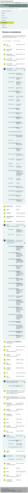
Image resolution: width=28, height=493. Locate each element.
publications (9, 455)
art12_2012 (9, 49)
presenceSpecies (13, 148)
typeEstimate (13, 190)
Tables (3, 15)
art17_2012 (9, 64)
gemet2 (8, 359)
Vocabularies (4, 22)
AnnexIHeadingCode (13, 385)
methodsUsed (13, 131)
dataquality (9, 221)
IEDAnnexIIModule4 (11, 397)
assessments (13, 73)
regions (11, 443)
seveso (8, 463)
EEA (7, 1)
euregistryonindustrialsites (11, 341)
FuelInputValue (13, 265)
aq (7, 44)
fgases (8, 354)
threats (11, 178)
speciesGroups (13, 447)
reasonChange (13, 170)
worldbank (9, 480)
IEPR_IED (8, 403)
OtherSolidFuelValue (13, 307)
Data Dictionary (11, 8)
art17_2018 (9, 68)
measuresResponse (13, 127)
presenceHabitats (13, 143)
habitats (12, 96)
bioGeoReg (12, 77)
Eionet (7, 8)
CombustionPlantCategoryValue (13, 246)
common (8, 213)
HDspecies (12, 99)
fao (7, 350)
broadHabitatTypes (13, 440)
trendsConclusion (13, 186)
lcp (7, 430)
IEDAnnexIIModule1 (11, 381)
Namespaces (4, 27)
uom (7, 471)
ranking (11, 166)
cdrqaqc (12, 81)
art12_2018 (9, 54)
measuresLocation (13, 112)
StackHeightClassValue (13, 321)
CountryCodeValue (13, 252)
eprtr (7, 224)
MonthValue (12, 295)
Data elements (4, 17)
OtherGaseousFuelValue (13, 300)
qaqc (11, 163)
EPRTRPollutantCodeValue (13, 259)
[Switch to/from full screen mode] (20, 3)
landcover (9, 414)
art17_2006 (9, 59)
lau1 (7, 419)
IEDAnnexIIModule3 (11, 390)
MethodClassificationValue (13, 283)
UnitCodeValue (13, 324)
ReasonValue (13, 314)
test (7, 468)
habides (8, 368)
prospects (12, 159)
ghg (7, 363)
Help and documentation (6, 10)
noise (7, 451)
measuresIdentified (13, 108)
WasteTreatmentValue (13, 335)
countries (12, 87)
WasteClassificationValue (13, 331)
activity (11, 229)
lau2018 (8, 426)
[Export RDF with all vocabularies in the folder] (24, 70)
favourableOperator (13, 91)
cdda (7, 209)
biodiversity (9, 206)
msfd (7, 435)
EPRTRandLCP (10, 240)
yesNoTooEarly (13, 195)
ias (7, 372)
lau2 (7, 422)
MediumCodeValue (13, 278)
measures (12, 104)
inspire (8, 409)
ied (7, 376)
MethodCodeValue (13, 288)
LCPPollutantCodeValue (13, 271)
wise (7, 475)
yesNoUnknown (13, 199)
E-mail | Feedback (5, 488)
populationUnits (13, 135)
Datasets (3, 13)
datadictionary (10, 216)
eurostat (8, 346)
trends (11, 183)
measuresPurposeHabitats (13, 117)
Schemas (4, 20)
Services (3, 24)
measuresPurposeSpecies (13, 122)
